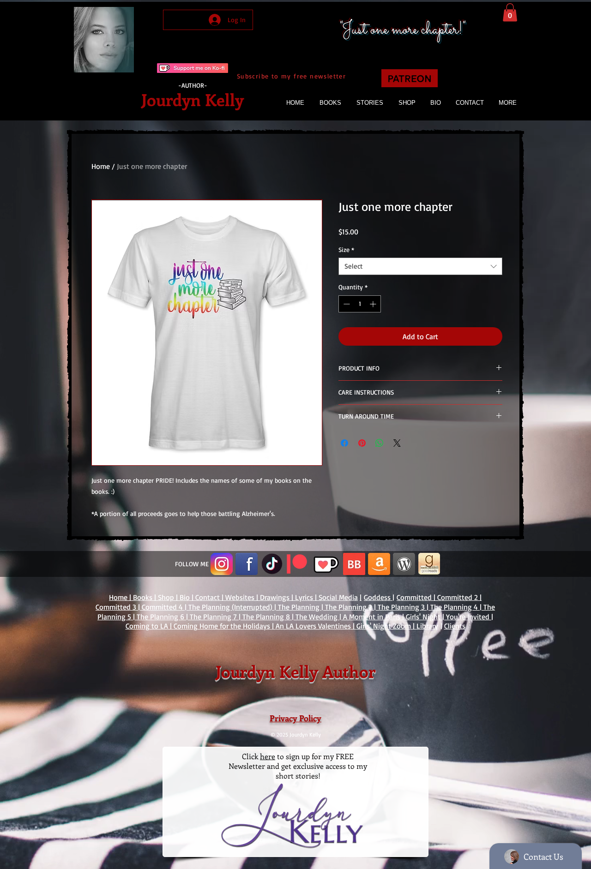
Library (427, 625)
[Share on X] (397, 443)
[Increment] (374, 304)
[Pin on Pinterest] (362, 443)
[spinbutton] (359, 304)
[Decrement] (345, 304)
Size (346, 249)
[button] (510, 12)
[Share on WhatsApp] (379, 443)
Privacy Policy (295, 718)
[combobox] (420, 266)
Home (100, 166)
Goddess (378, 597)
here (267, 756)
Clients (454, 625)
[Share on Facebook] (344, 443)
